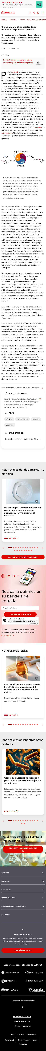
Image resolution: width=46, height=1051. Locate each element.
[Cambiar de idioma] (38, 13)
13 (14, 550)
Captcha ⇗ (33, 623)
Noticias (5, 873)
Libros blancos (8, 898)
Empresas (5, 881)
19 (28, 550)
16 (21, 550)
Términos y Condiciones (27, 1040)
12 (37, 547)
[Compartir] (34, 13)
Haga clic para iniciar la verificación (23, 621)
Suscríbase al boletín (20, 614)
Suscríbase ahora (23, 950)
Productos (6, 889)
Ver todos (6, 635)
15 (19, 550)
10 (32, 547)
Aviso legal (9, 1040)
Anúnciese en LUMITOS (22, 1016)
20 (31, 550)
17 (24, 550)
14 (17, 550)
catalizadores (6, 133)
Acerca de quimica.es (23, 1026)
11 (34, 547)
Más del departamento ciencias (23, 557)
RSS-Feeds (5, 914)
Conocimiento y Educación (13, 906)
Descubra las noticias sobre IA (23, 849)
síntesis (15, 72)
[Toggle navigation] (43, 13)
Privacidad (23, 1044)
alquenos (38, 127)
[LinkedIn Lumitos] (23, 1007)
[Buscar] (30, 13)
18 (26, 550)
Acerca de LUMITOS (22, 1021)
